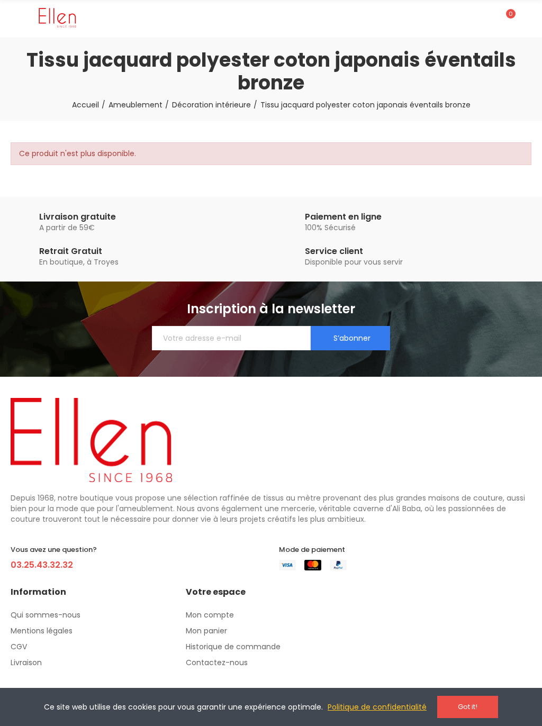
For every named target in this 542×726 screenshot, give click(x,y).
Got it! (467, 707)
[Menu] (16, 18)
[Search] (488, 18)
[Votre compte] (526, 18)
